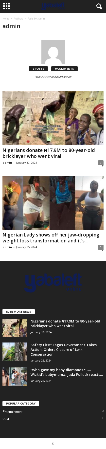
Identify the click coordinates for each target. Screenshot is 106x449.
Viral (5, 419)
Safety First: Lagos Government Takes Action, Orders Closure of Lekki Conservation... (64, 349)
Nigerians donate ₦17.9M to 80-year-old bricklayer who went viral (48, 153)
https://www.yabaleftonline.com (53, 76)
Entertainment (12, 412)
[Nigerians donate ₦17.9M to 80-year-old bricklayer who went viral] (53, 118)
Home (5, 18)
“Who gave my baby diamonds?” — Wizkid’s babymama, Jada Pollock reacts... (67, 372)
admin (7, 162)
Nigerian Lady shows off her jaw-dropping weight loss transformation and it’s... (50, 238)
